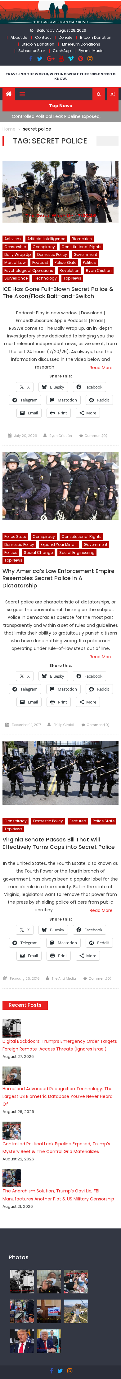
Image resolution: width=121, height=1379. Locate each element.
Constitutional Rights (81, 246)
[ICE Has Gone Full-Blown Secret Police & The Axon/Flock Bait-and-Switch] (60, 192)
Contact (43, 37)
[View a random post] (113, 94)
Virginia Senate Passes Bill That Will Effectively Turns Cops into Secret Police (58, 843)
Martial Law (15, 262)
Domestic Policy (52, 254)
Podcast (40, 262)
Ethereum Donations (81, 44)
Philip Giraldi (63, 724)
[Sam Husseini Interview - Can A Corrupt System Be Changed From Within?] (49, 1311)
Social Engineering (77, 552)
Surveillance (16, 278)
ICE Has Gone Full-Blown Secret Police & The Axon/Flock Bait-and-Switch (58, 292)
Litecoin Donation (38, 44)
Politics (89, 262)
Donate (65, 37)
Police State (65, 262)
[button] (98, 94)
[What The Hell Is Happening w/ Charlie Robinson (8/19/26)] (22, 1341)
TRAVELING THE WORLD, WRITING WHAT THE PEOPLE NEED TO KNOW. (60, 76)
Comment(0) (95, 435)
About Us (19, 37)
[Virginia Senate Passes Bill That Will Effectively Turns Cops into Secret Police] (60, 773)
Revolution (69, 270)
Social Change (38, 552)
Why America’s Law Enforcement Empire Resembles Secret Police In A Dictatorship (58, 578)
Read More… (102, 368)
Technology (45, 278)
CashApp (62, 50)
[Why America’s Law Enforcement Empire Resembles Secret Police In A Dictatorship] (60, 486)
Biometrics (82, 238)
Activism (12, 238)
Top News (72, 278)
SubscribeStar (31, 50)
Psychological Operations (28, 270)
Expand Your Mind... (59, 544)
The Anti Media (64, 978)
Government (85, 254)
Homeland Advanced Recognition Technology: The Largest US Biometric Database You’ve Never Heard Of (57, 1096)
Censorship (15, 246)
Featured (77, 821)
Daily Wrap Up (17, 254)
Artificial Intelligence (46, 238)
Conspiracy (44, 246)
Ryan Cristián (60, 435)
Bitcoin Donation (95, 37)
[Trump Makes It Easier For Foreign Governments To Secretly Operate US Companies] (49, 1341)
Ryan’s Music (91, 50)
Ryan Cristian (99, 270)
